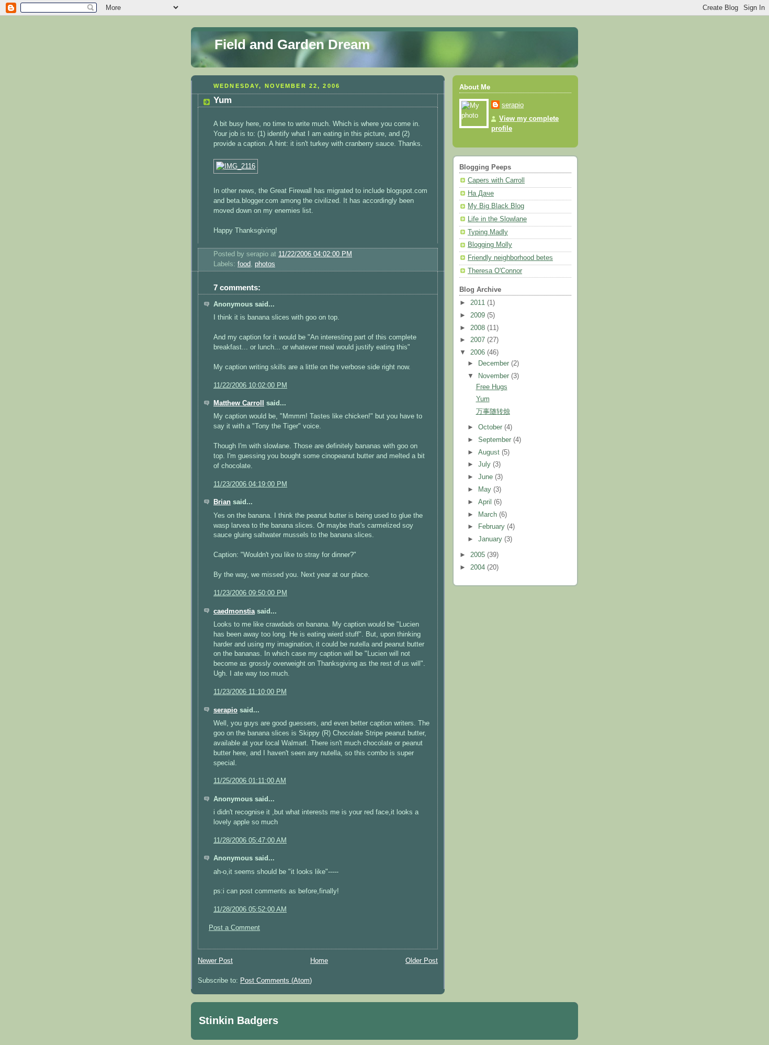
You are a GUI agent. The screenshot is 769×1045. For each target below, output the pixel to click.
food (244, 264)
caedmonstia (234, 611)
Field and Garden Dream (292, 44)
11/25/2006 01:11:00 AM (249, 781)
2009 (478, 315)
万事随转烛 (493, 411)
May (485, 489)
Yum (222, 100)
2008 (478, 328)
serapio (225, 710)
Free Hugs (491, 387)
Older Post (421, 960)
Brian (222, 502)
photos (265, 264)
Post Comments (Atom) (276, 980)
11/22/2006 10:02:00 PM (250, 385)
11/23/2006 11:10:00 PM (250, 692)
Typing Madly (488, 232)
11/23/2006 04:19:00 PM (250, 484)
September (495, 440)
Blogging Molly (490, 244)
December (494, 363)
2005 (478, 555)
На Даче (481, 193)
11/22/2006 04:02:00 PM (315, 254)
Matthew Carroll (238, 403)
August (490, 452)
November (494, 376)
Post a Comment (234, 928)
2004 (478, 567)
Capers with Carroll (496, 180)
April (486, 502)
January (491, 539)
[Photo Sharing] (235, 166)
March (488, 514)
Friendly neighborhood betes (510, 258)
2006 (478, 352)
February (492, 526)
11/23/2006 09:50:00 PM (250, 593)
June (486, 477)
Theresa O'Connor (495, 271)
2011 (478, 302)
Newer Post (215, 960)
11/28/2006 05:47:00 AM (250, 840)
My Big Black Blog (496, 206)
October (491, 427)
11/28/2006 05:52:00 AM (250, 909)
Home (319, 960)
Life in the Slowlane (497, 219)
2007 (478, 340)
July (485, 464)
